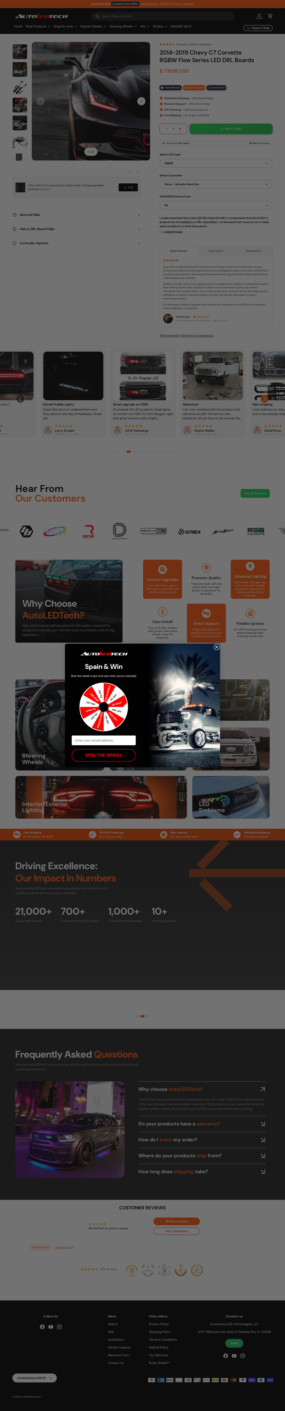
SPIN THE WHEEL (103, 755)
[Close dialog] (216, 647)
